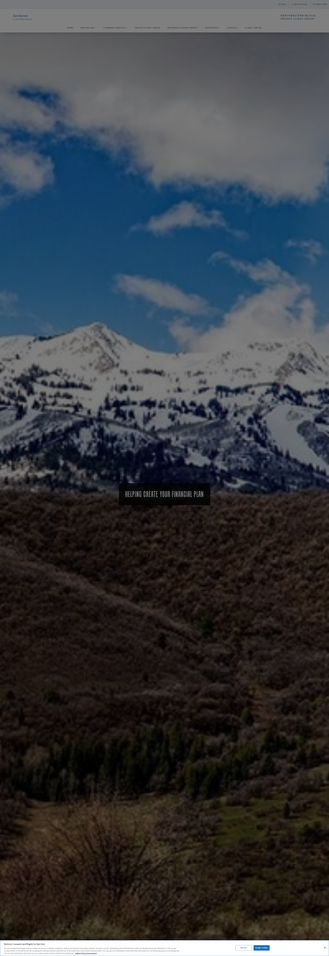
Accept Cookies (261, 948)
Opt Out (243, 948)
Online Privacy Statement (86, 953)
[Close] (325, 948)
